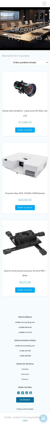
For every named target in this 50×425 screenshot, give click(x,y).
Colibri (25, 420)
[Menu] (44, 3)
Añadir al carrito (25, 130)
